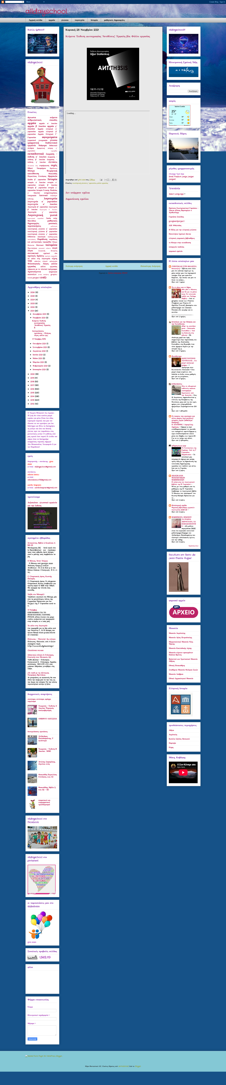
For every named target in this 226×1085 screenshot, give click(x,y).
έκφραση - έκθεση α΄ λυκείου (42, 156)
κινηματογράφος (50, 193)
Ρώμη (171, 747)
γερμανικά (32, 140)
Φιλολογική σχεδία (179, 505)
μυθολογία (54, 226)
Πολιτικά (39, 245)
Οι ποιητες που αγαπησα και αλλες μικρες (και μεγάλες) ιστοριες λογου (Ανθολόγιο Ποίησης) (183, 419)
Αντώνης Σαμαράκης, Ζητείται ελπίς (46, 763)
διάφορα (43, 145)
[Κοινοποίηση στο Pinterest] (115, 179)
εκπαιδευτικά (36, 154)
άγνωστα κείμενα (42, 117)
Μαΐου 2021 (38, 358)
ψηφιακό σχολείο (175, 251)
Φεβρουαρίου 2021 (40, 366)
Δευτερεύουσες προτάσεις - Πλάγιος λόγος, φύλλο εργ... (41, 333)
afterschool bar (179, 446)
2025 (32, 296)
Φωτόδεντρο (176, 356)
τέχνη (54, 258)
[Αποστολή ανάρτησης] (101, 180)
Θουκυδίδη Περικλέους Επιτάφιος (42, 175)
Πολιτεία (31, 245)
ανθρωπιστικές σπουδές (42, 120)
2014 (32, 396)
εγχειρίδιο (54, 151)
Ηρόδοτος (53, 168)
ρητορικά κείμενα (45, 248)
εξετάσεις (52, 162)
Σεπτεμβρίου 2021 (40, 347)
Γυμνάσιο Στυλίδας (176, 217)
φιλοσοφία (53, 261)
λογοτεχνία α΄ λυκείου (42, 204)
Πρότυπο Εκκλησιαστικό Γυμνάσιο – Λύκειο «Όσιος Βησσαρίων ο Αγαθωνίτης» (183, 210)
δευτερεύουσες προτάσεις (38, 731)
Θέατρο (31, 171)
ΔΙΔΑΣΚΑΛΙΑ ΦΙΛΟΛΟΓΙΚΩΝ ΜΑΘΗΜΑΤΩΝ (178, 477)
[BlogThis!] (108, 179)
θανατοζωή (176, 268)
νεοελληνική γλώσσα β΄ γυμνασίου (42, 231)
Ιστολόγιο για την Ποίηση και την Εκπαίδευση (184, 323)
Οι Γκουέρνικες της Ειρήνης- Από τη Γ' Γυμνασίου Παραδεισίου (189, 451)
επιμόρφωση (44, 165)
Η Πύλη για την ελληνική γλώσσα (182, 230)
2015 (32, 392)
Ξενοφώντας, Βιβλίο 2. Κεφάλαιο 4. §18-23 (41, 544)
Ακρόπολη (173, 734)
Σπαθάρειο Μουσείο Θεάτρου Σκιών (183, 670)
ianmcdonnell (123, 1066)
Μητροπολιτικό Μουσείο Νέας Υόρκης (181, 643)
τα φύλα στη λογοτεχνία (39, 258)
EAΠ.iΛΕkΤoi (177, 384)
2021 (32, 311)
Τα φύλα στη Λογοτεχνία (37, 625)
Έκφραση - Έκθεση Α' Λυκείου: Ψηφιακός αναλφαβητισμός (47, 708)
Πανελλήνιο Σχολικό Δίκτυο (180, 234)
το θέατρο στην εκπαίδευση (180, 242)
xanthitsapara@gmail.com (46, 487)
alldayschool (46, 11)
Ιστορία (94, 20)
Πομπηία (172, 743)
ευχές (54, 165)
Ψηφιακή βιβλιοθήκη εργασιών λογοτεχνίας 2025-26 (183, 508)
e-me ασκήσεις (43, 275)
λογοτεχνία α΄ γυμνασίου (42, 201)
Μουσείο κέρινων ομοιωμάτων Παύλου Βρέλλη (181, 653)
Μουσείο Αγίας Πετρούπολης (180, 637)
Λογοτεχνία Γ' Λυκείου (48, 210)
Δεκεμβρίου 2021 (40, 314)
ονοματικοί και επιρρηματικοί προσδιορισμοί (44, 802)
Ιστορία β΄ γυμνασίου (37, 187)
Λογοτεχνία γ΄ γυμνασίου (42, 212)
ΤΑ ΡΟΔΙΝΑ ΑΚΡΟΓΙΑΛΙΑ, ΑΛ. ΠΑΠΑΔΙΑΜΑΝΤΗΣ (189, 522)
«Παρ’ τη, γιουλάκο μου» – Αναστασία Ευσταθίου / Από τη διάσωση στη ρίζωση (189, 330)
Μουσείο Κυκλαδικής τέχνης (180, 648)
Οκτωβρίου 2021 (40, 343)
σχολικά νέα (50, 253)
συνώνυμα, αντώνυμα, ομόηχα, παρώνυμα (39, 700)
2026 (32, 292)
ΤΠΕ (30, 261)
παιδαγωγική (52, 237)
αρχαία (52, 20)
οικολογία (41, 236)
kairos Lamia (180, 106)
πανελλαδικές (32, 239)
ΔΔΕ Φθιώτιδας (175, 225)
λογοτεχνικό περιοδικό (36, 218)
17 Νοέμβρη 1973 (39, 339)
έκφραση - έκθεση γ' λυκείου (42, 161)
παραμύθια (47, 242)
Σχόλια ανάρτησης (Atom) (117, 273)
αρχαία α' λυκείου (48, 123)
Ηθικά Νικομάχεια (37, 168)
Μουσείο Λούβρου (176, 674)
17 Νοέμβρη (32, 610)
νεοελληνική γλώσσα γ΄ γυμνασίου (84, 183)
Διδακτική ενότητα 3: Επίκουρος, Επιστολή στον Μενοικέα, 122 (41, 656)
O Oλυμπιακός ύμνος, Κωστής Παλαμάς (40, 577)
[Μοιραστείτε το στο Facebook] (113, 179)
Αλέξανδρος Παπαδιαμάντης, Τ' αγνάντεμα (45, 738)
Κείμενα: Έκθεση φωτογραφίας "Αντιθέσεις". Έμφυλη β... (41, 324)
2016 (32, 389)
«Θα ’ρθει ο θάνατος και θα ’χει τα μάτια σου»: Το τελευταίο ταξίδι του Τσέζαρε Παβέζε (189, 294)
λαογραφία (32, 195)
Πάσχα (54, 242)
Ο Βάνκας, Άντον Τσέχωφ (38, 561)
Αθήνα (171, 730)
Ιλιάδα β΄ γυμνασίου (37, 179)
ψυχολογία (53, 272)
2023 (32, 303)
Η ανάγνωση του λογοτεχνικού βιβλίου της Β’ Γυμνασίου (183, 483)
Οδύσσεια (31, 236)
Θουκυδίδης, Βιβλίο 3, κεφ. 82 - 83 (47, 788)
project (36, 277)
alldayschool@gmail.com (45, 466)
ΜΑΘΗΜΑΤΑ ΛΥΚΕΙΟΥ (182, 517)
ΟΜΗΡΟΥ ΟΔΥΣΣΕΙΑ (47, 719)
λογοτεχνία (79, 20)
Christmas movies (35, 650)
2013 (32, 400)
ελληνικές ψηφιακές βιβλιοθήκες (182, 238)
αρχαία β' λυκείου (37, 126)
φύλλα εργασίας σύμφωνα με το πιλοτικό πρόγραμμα (42, 268)
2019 (32, 378)
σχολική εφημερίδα (51, 256)
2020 (32, 374)
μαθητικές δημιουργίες (114, 20)
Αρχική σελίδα (35, 20)
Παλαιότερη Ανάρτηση (150, 266)
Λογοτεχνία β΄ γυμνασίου (38, 207)
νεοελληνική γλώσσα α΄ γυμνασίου (42, 229)
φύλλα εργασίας (102, 183)
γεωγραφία (43, 140)
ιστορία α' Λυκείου (36, 182)
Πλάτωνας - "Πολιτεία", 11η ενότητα (41, 639)
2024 (32, 299)
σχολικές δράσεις (36, 256)
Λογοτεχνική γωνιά (42, 215)
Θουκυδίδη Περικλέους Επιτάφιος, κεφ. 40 (47, 775)
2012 (32, 404)
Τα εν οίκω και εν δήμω (181, 287)
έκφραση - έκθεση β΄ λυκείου (42, 158)
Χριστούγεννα (34, 271)
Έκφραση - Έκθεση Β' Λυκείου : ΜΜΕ (47, 750)
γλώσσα (64, 20)
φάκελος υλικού (40, 261)
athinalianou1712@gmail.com (39, 480)
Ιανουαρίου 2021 (39, 369)
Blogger (138, 1066)
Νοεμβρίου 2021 (39, 317)
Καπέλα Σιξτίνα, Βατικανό (179, 739)
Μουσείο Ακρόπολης (177, 633)
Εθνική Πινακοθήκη (177, 665)
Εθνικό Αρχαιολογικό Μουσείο (181, 678)
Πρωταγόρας (32, 248)
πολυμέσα (51, 245)
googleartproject (176, 221)
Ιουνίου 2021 (38, 354)
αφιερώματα (49, 137)
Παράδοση (42, 239)
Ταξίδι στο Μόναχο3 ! (36, 594)
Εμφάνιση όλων (193, 546)
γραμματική (33, 143)
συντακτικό (33, 253)
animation (32, 274)
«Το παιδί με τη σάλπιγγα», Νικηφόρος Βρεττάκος (38, 674)
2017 (32, 385)
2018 (32, 381)
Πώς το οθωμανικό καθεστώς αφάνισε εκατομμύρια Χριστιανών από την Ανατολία (189, 391)
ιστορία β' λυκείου (48, 185)
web (43, 277)
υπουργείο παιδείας (176, 247)
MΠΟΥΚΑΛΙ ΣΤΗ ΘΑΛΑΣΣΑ (184, 266)
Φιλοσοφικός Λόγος (38, 263)
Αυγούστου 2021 (39, 351)
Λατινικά (43, 195)
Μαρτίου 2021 (39, 362)
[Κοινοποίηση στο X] (110, 179)
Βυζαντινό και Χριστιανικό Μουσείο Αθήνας (183, 660)
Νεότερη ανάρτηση (74, 266)
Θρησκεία (52, 176)
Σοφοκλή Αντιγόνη (47, 251)
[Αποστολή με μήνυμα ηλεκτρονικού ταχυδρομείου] (105, 179)
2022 (32, 307)
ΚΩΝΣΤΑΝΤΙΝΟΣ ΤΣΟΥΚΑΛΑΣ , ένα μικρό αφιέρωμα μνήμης (189, 362)
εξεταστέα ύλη (33, 166)
